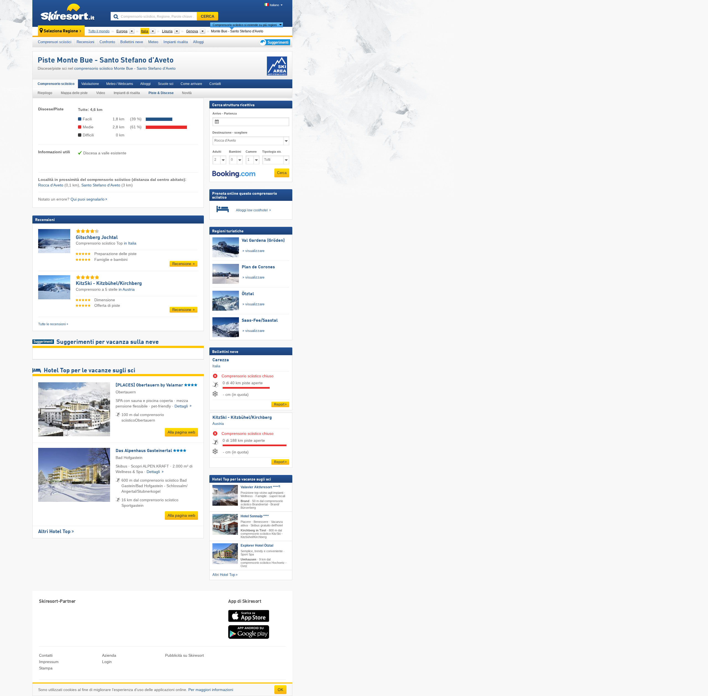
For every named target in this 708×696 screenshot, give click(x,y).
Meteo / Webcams (119, 84)
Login (107, 661)
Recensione (182, 264)
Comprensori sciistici (54, 42)
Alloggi (198, 42)
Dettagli (182, 406)
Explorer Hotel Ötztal (257, 545)
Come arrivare (191, 84)
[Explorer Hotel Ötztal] (225, 553)
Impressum (49, 661)
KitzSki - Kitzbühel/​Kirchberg (242, 417)
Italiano (274, 5)
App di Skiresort (244, 601)
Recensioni (85, 42)
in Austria (127, 289)
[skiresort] (69, 13)
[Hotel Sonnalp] (225, 524)
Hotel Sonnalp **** (255, 516)
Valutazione (90, 84)
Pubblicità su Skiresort (184, 655)
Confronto (107, 42)
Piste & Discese (161, 93)
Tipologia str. (271, 151)
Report (279, 404)
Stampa (46, 668)
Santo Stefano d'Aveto (100, 185)
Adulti (216, 151)
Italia (216, 366)
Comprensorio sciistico (56, 84)
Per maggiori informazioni (210, 689)
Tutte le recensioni (52, 324)
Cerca (282, 173)
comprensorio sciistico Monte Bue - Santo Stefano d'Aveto (125, 68)
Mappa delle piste (74, 93)
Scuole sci (165, 84)
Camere (251, 151)
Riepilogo (45, 93)
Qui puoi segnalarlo (88, 199)
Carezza (220, 360)
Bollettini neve (131, 42)
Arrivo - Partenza (224, 113)
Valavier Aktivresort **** (260, 487)
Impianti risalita (175, 42)
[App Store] (248, 622)
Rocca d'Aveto (50, 185)
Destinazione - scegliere (229, 132)
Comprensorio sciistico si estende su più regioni (245, 25)
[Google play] (248, 637)
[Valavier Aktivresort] (225, 495)
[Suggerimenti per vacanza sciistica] (274, 42)
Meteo (153, 42)
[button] (233, 174)
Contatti (215, 84)
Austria (218, 424)
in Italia (130, 243)
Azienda (109, 655)
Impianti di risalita (127, 93)
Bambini (235, 151)
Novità (187, 93)
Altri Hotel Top (54, 531)
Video (100, 93)
